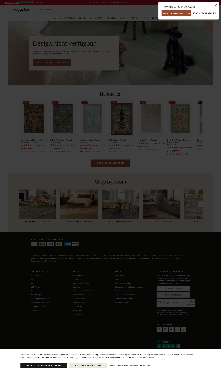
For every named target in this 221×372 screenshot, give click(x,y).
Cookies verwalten (88, 365)
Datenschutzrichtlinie (145, 357)
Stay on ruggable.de (204, 13)
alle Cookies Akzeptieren (44, 365)
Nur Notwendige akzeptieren (123, 365)
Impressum (145, 365)
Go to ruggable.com (176, 13)
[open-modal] (215, 5)
